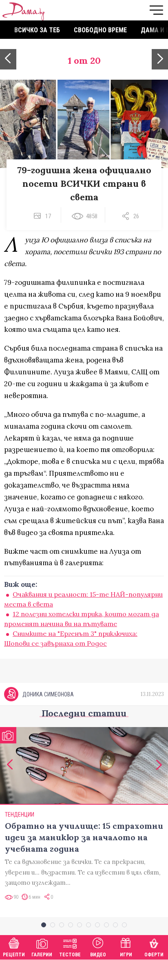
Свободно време (100, 30)
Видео (98, 955)
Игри (126, 955)
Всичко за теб (37, 30)
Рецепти (14, 955)
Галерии (41, 955)
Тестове (70, 955)
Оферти (154, 955)
